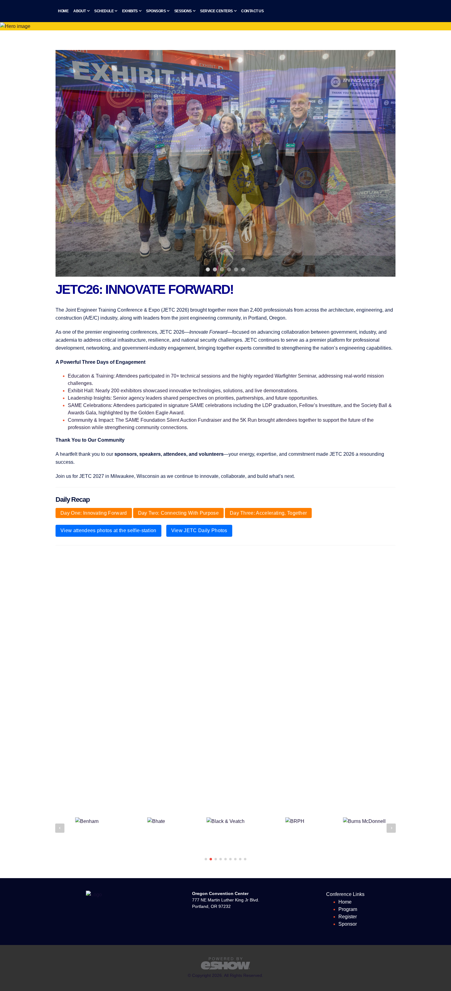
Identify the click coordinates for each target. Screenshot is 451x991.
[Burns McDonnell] (295, 821)
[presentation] (59, 828)
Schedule (104, 11)
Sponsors (156, 11)
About (79, 11)
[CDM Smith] (364, 821)
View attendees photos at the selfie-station (108, 530)
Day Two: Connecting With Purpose (178, 513)
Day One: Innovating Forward (93, 513)
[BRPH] (225, 821)
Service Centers (216, 11)
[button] (205, 859)
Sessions (183, 11)
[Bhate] (86, 821)
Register (347, 916)
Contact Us (252, 11)
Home (63, 11)
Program (347, 909)
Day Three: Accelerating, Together (268, 513)
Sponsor (347, 924)
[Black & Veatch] (156, 821)
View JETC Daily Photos (199, 530)
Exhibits (130, 11)
